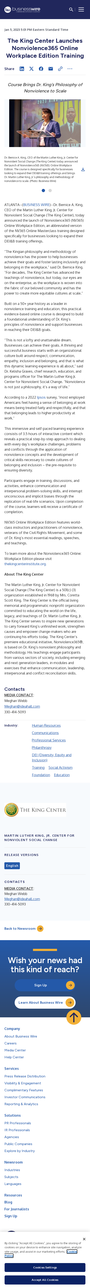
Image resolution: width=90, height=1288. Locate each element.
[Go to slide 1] (43, 190)
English (12, 866)
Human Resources (46, 725)
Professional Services (49, 740)
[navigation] (81, 9)
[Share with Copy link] (60, 68)
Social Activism (60, 767)
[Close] (84, 1239)
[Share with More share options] (69, 68)
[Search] (71, 9)
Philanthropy (42, 747)
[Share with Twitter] (31, 68)
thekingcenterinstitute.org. (25, 564)
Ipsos (41, 397)
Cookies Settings (45, 1267)
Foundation (41, 775)
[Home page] (22, 10)
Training (38, 767)
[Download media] (83, 169)
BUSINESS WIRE (36, 205)
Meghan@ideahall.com (22, 706)
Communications (45, 733)
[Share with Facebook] (41, 68)
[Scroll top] (73, 1017)
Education (62, 775)
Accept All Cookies (45, 1279)
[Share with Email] (50, 68)
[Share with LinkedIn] (21, 68)
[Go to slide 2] (50, 190)
